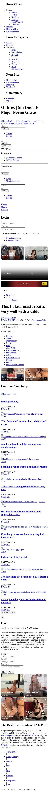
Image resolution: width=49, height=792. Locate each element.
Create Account (12, 181)
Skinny (9, 336)
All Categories (17, 69)
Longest (14, 19)
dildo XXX (11, 348)
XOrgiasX (5, 320)
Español (18, 158)
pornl (8, 362)
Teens (13, 57)
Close (4, 672)
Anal (13, 50)
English (15, 160)
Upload (9, 101)
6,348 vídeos (15, 320)
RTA (8, 785)
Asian (13, 66)
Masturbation (16, 52)
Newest (9, 27)
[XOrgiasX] (8, 318)
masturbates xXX (13, 350)
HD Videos (33, 735)
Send (11, 672)
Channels (10, 98)
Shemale (9, 45)
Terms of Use (11, 752)
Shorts (14, 12)
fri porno (9, 360)
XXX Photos (6, 745)
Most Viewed (17, 22)
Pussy (8, 343)
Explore (4, 209)
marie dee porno (13, 357)
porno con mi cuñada (15, 365)
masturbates (11, 353)
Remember (8, 229)
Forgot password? (13, 238)
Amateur (15, 59)
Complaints (11, 780)
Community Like (39, 320)
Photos (9, 136)
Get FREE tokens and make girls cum (33, 716)
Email (4, 659)
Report (14, 300)
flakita (8, 355)
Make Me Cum (31, 256)
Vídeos (9, 133)
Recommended (12, 31)
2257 (8, 766)
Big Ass (14, 54)
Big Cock (15, 62)
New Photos (11, 80)
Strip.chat (5, 258)
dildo (8, 345)
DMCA (9, 761)
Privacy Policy (12, 756)
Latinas (9, 43)
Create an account (13, 240)
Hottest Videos (12, 29)
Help (8, 771)
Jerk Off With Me (31, 693)
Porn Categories (8, 735)
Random (15, 17)
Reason (5, 664)
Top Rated (15, 24)
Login (8, 178)
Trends (14, 15)
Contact (9, 776)
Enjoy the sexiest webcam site (8, 256)
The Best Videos (8, 612)
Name (4, 654)
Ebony (14, 64)
